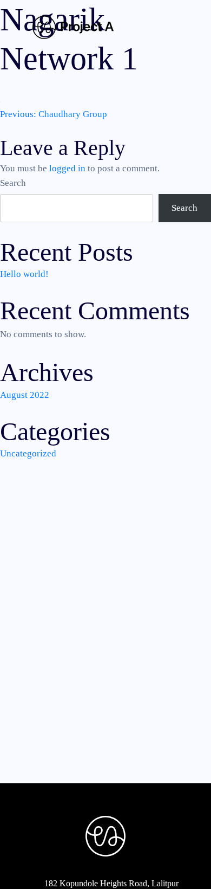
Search (13, 183)
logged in (67, 168)
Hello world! (24, 274)
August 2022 (24, 395)
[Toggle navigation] (163, 28)
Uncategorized (28, 453)
